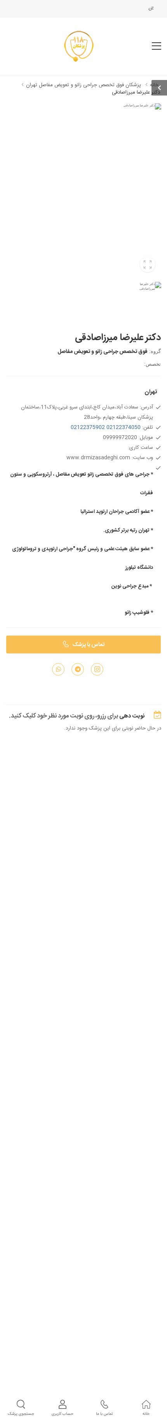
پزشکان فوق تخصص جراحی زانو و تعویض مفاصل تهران (83, 85)
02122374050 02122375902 (106, 427)
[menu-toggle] (156, 46)
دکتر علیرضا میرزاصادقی (136, 92)
